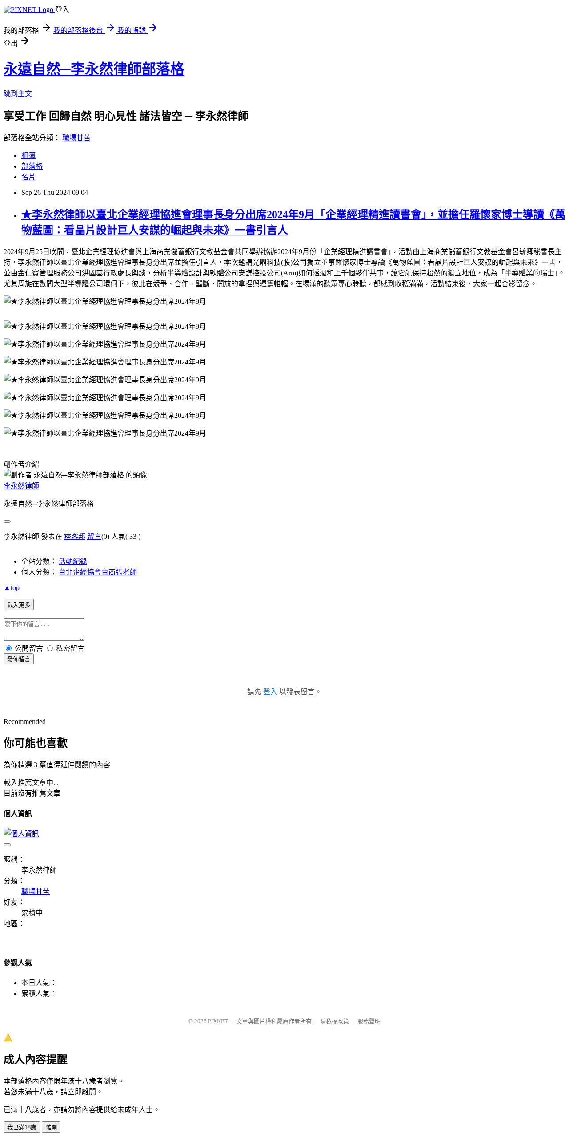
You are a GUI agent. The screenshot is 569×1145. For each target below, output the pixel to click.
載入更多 (18, 605)
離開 (51, 1127)
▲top (12, 587)
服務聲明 (369, 1021)
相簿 (28, 155)
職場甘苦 (76, 138)
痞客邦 (74, 536)
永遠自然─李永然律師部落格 (94, 69)
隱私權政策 (334, 1021)
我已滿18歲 (21, 1127)
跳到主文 (18, 93)
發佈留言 (18, 659)
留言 (94, 536)
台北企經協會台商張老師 (98, 572)
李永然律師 (21, 486)
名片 (28, 177)
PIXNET (218, 1021)
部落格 (32, 166)
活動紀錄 (73, 561)
